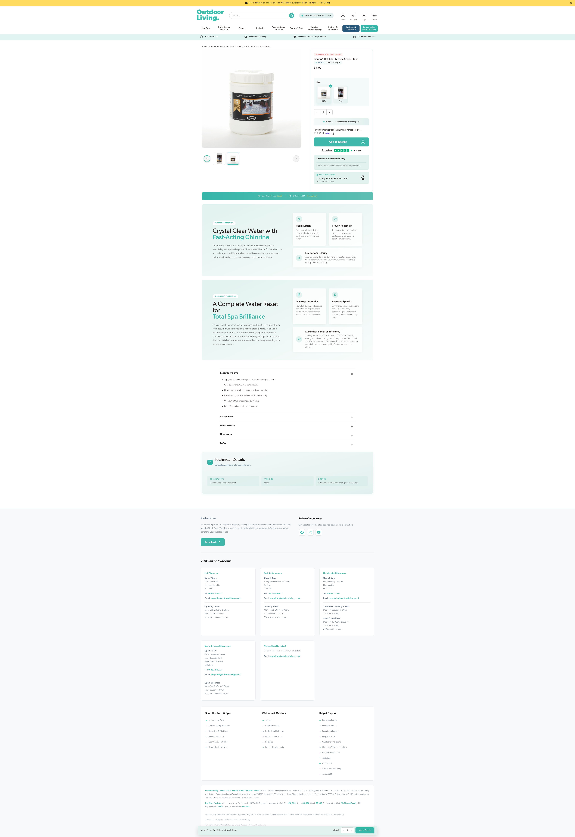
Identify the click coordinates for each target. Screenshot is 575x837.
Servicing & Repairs (330, 731)
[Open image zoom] (251, 98)
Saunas (268, 720)
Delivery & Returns (329, 720)
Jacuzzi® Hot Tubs (216, 720)
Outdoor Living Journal (331, 742)
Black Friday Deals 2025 (222, 46)
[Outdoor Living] (210, 14)
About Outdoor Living (331, 769)
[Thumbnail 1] (219, 159)
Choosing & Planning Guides (334, 747)
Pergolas (269, 742)
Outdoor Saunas (272, 726)
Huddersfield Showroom (334, 573)
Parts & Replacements (274, 747)
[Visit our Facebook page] (302, 532)
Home (205, 46)
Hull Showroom (212, 573)
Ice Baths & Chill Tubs (274, 731)
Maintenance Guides (331, 752)
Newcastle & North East (275, 646)
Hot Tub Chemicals (273, 736)
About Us (326, 758)
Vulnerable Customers (257, 825)
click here (245, 807)
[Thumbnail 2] (233, 159)
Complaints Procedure (240, 825)
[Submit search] (291, 15)
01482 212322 (324, 15)
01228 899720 (274, 593)
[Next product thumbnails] (296, 158)
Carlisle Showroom (273, 573)
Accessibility (327, 774)
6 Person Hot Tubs (216, 736)
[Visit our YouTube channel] (319, 532)
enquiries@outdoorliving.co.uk (225, 598)
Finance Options (329, 726)
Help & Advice (328, 736)
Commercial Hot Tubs (218, 742)
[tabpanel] (251, 98)
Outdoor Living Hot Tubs (219, 726)
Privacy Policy (226, 825)
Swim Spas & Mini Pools (219, 731)
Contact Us (327, 763)
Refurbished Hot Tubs (218, 747)
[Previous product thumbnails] (206, 158)
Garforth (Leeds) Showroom (218, 646)
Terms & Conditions (212, 825)
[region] (251, 98)
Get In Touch (211, 542)
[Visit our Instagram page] (310, 532)
